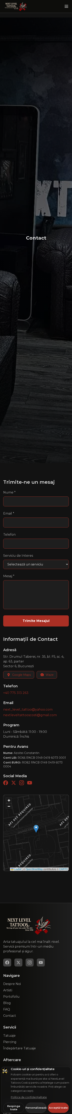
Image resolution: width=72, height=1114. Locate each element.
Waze (50, 675)
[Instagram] (21, 782)
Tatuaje (9, 1035)
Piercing (9, 1042)
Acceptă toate (58, 1107)
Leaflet (17, 869)
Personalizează (36, 1107)
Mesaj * (8, 576)
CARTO (63, 869)
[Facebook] (5, 782)
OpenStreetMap (34, 869)
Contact (9, 1016)
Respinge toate (13, 1108)
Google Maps (21, 675)
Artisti (7, 990)
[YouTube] (29, 782)
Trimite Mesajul (36, 621)
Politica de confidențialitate (29, 1097)
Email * (8, 513)
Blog (7, 1003)
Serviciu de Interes (18, 555)
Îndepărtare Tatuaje (19, 1048)
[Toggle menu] (66, 6)
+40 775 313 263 (15, 693)
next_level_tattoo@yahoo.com (28, 709)
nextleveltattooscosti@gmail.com (30, 715)
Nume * (9, 492)
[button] (36, 829)
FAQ (6, 1009)
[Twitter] (13, 782)
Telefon (9, 534)
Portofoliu (11, 996)
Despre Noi (12, 984)
